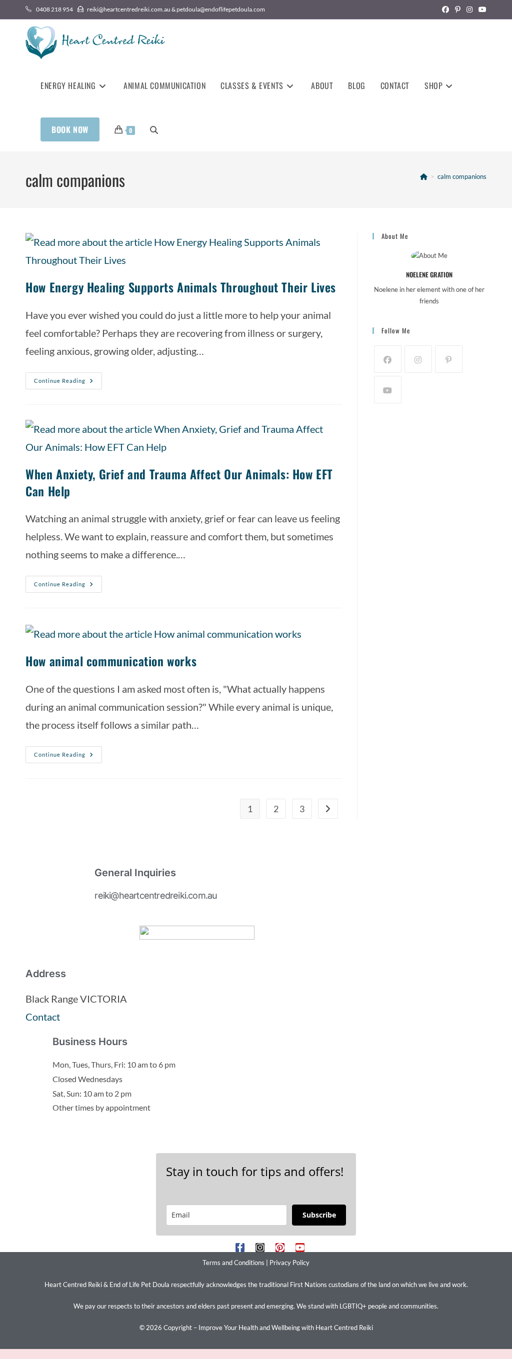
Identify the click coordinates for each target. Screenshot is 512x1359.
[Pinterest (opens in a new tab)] (458, 9)
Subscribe (319, 1215)
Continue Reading (68, 378)
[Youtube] (388, 389)
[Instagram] (418, 359)
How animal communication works (111, 661)
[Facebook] (388, 359)
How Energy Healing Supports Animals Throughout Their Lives (181, 287)
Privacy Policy (290, 1263)
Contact (43, 1017)
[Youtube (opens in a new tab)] (481, 9)
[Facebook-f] (240, 1247)
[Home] (424, 176)
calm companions (462, 176)
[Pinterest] (448, 359)
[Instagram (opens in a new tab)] (470, 9)
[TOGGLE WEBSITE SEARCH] (154, 129)
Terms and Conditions (233, 1263)
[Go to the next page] (328, 809)
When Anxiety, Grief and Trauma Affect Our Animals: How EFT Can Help (179, 482)
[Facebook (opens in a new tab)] (445, 9)
